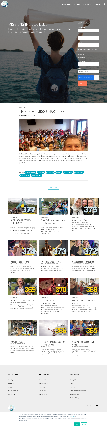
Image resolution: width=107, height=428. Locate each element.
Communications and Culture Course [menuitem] (78, 390)
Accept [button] (76, 424)
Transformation (24, 175)
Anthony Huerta (24, 115)
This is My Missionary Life (42, 111)
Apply (69, 4)
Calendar (77, 4)
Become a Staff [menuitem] (42, 380)
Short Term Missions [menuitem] (43, 383)
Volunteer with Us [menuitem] (43, 394)
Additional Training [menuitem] (74, 397)
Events (85, 4)
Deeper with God (78, 172)
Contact (98, 4)
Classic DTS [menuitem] (72, 383)
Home (64, 4)
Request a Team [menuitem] (42, 387)
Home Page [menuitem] (10, 380)
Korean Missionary (30, 172)
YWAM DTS (58, 172)
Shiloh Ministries (36, 175)
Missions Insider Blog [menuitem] (13, 390)
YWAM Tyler (41, 172)
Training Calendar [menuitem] (74, 380)
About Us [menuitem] (10, 387)
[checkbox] (88, 56)
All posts (53, 187)
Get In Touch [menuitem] (11, 383)
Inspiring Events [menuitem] (42, 390)
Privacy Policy (72, 416)
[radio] (88, 54)
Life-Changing (50, 172)
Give (91, 4)
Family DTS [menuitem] (72, 387)
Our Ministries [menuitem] (11, 394)
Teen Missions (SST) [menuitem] (74, 394)
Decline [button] (84, 424)
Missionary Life (68, 172)
